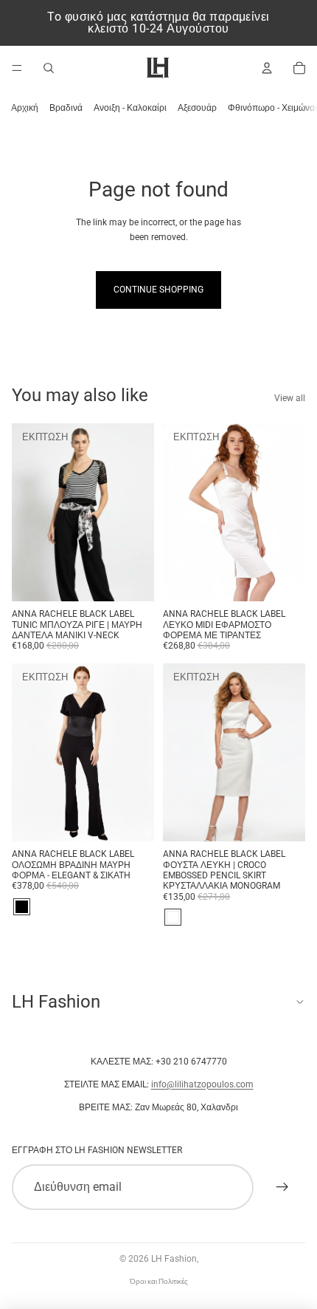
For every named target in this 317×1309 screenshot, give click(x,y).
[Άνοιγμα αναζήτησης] (48, 68)
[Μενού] (17, 68)
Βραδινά (66, 108)
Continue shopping (158, 289)
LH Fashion (174, 1259)
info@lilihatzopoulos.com (202, 1084)
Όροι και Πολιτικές (159, 1281)
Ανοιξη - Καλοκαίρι (130, 108)
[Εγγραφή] (282, 1187)
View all (289, 398)
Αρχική (24, 108)
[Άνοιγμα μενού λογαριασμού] (267, 68)
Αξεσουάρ (197, 108)
